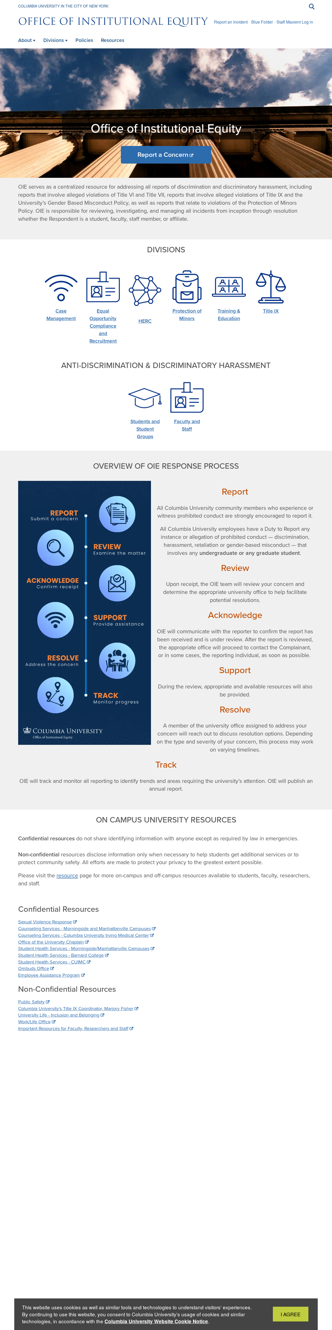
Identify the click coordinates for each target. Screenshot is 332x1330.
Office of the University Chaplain (51, 942)
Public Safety (31, 1001)
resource (67, 875)
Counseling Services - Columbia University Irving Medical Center (83, 935)
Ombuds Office (33, 968)
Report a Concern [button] (162, 154)
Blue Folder (262, 22)
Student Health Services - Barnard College (61, 955)
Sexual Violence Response (45, 921)
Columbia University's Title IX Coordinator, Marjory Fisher (75, 1008)
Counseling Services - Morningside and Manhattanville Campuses (84, 928)
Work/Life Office (34, 1021)
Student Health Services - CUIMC (52, 962)
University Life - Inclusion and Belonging (58, 1015)
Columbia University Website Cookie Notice (156, 1321)
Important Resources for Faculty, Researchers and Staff (73, 1028)
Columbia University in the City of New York (63, 6)
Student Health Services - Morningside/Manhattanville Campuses (83, 948)
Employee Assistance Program (49, 975)
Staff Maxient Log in (294, 22)
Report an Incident (231, 22)
